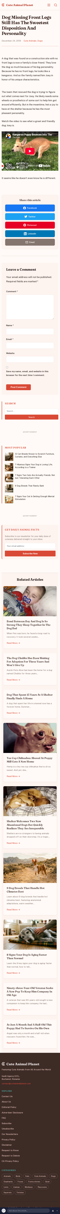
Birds (18, 1176)
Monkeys (29, 1187)
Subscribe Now (30, 553)
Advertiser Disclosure (12, 1112)
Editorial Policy (9, 1107)
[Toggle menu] (49, 5)
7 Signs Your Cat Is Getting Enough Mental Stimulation (34, 497)
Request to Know (10, 1150)
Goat (47, 1181)
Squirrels (8, 1192)
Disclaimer (7, 1145)
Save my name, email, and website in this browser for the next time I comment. (27, 373)
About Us (6, 1101)
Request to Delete (11, 1155)
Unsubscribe (8, 1128)
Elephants (8, 1181)
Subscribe (6, 1123)
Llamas (16, 1187)
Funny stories (34, 1181)
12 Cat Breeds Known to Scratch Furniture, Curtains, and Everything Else (34, 455)
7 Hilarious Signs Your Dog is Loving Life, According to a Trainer (34, 465)
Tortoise (20, 1192)
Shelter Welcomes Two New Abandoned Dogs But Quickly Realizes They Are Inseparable (25, 825)
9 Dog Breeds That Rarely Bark (29, 486)
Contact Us (7, 1096)
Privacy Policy (8, 1139)
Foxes (20, 1181)
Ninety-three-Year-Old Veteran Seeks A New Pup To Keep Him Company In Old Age (30, 991)
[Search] (55, 5)
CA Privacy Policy (10, 1161)
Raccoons (42, 1187)
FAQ (4, 1118)
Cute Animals (30, 41)
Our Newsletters (10, 1134)
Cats (27, 1176)
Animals (7, 1176)
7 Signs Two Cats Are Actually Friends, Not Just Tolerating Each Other (35, 476)
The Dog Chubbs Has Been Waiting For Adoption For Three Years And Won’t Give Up (28, 661)
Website (10, 353)
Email (9, 339)
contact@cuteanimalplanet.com (16, 1083)
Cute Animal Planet (19, 5)
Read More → (13, 643)
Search (31, 417)
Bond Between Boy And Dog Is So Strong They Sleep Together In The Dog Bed (28, 625)
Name (10, 325)
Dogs (40, 41)
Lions (6, 1187)
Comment (12, 291)
